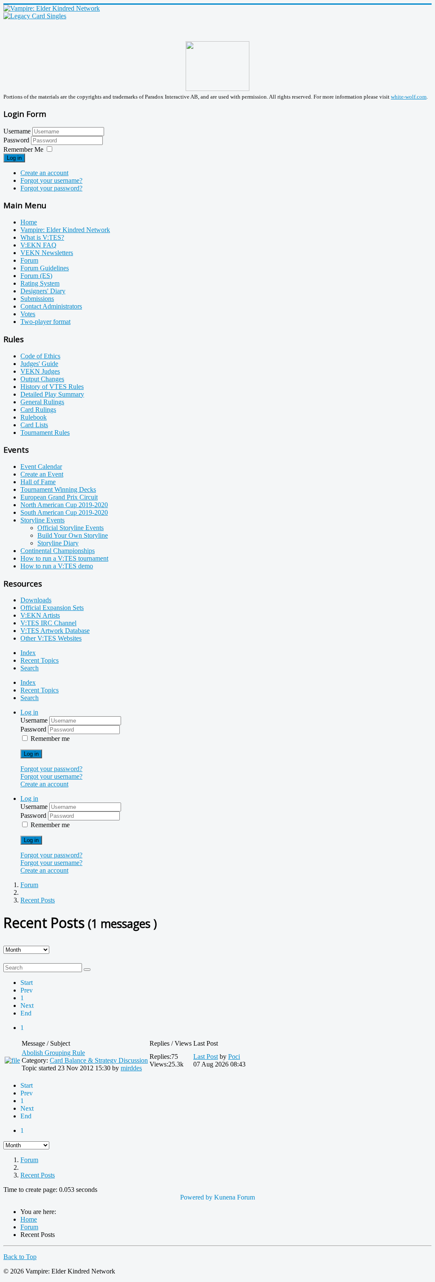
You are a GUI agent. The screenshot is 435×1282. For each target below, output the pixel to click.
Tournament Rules (45, 432)
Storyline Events (42, 520)
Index (28, 652)
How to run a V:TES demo (56, 566)
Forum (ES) (36, 275)
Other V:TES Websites (51, 638)
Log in (14, 158)
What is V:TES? (42, 237)
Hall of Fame (38, 481)
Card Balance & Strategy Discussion (99, 1060)
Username (17, 131)
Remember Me (23, 149)
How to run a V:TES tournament (64, 558)
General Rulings (42, 402)
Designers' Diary (42, 291)
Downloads (35, 600)
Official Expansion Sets (52, 607)
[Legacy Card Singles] (34, 16)
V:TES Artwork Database (55, 630)
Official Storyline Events (70, 527)
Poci (234, 1056)
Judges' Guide (39, 363)
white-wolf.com (409, 97)
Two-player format (45, 321)
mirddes (131, 1068)
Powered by (196, 1197)
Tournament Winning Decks (58, 489)
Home (28, 222)
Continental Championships (57, 550)
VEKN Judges (40, 371)
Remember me (50, 738)
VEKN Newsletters (46, 252)
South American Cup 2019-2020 (64, 512)
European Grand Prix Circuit (59, 497)
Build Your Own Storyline (72, 535)
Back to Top (20, 1256)
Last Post (205, 1056)
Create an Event (41, 474)
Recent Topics (39, 660)
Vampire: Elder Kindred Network (65, 229)
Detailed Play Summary (52, 394)
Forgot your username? (51, 180)
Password (17, 140)
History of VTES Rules (52, 386)
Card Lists (34, 424)
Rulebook (33, 417)
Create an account (44, 172)
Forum (29, 260)
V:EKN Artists (40, 615)
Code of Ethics (40, 356)
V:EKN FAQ (38, 245)
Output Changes (42, 379)
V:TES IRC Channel (48, 623)
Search (29, 668)
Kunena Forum (234, 1197)
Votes (27, 314)
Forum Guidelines (44, 268)
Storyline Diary (58, 543)
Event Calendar (41, 466)
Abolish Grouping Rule (53, 1052)
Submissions (37, 298)
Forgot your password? (51, 188)
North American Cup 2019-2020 (64, 504)
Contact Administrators (51, 306)
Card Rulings (38, 409)
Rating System (39, 283)
